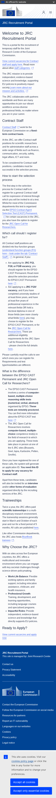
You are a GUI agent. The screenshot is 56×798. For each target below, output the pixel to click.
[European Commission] (12, 11)
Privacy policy (9, 737)
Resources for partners (13, 715)
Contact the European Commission (20, 704)
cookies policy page (22, 761)
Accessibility (8, 675)
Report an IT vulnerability (15, 721)
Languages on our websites (16, 726)
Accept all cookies (24, 782)
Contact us (7, 664)
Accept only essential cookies (31, 790)
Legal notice (8, 743)
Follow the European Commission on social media (28, 710)
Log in (43, 12)
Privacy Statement (11, 669)
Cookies (6, 732)
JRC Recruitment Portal (15, 653)
